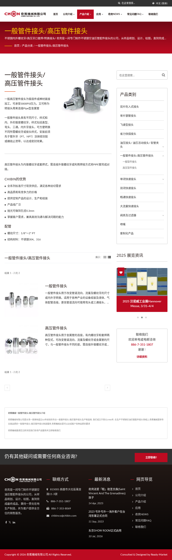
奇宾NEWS (114, 14)
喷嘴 (122, 224)
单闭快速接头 (128, 179)
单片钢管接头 (128, 115)
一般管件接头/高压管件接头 (52, 45)
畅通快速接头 (128, 197)
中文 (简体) (161, 3)
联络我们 (153, 14)
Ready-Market (159, 554)
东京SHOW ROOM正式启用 (105, 530)
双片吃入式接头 (129, 106)
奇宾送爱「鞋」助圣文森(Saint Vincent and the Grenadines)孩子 (107, 493)
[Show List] (109, 257)
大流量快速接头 (129, 206)
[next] (107, 388)
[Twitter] (10, 522)
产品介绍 (85, 14)
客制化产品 (127, 233)
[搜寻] (119, 3)
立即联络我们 (54, 431)
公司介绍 (68, 14)
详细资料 (142, 357)
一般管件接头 (56, 285)
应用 (98, 14)
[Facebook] (6, 522)
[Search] (163, 75)
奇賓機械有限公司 (37, 554)
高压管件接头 (56, 327)
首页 (55, 14)
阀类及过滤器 (128, 215)
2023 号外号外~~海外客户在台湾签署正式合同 (107, 514)
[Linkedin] (14, 522)
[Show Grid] (105, 257)
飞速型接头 (127, 125)
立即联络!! (151, 457)
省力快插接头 (128, 134)
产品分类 (27, 45)
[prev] (7, 388)
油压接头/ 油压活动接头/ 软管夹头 (139, 145)
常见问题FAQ (134, 14)
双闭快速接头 (128, 188)
